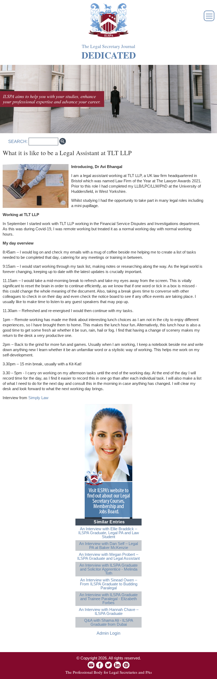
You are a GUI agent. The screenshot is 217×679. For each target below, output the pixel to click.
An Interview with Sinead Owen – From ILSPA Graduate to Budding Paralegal (108, 584)
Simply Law (38, 397)
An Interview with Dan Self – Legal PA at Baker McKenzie (108, 545)
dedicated (109, 55)
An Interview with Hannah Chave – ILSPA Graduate (108, 611)
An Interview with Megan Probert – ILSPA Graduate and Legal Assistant (108, 556)
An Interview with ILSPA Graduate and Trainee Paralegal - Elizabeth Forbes (108, 598)
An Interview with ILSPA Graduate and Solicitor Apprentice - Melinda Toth (108, 569)
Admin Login (108, 633)
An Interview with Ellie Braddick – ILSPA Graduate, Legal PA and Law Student (108, 533)
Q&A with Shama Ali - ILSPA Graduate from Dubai (108, 622)
